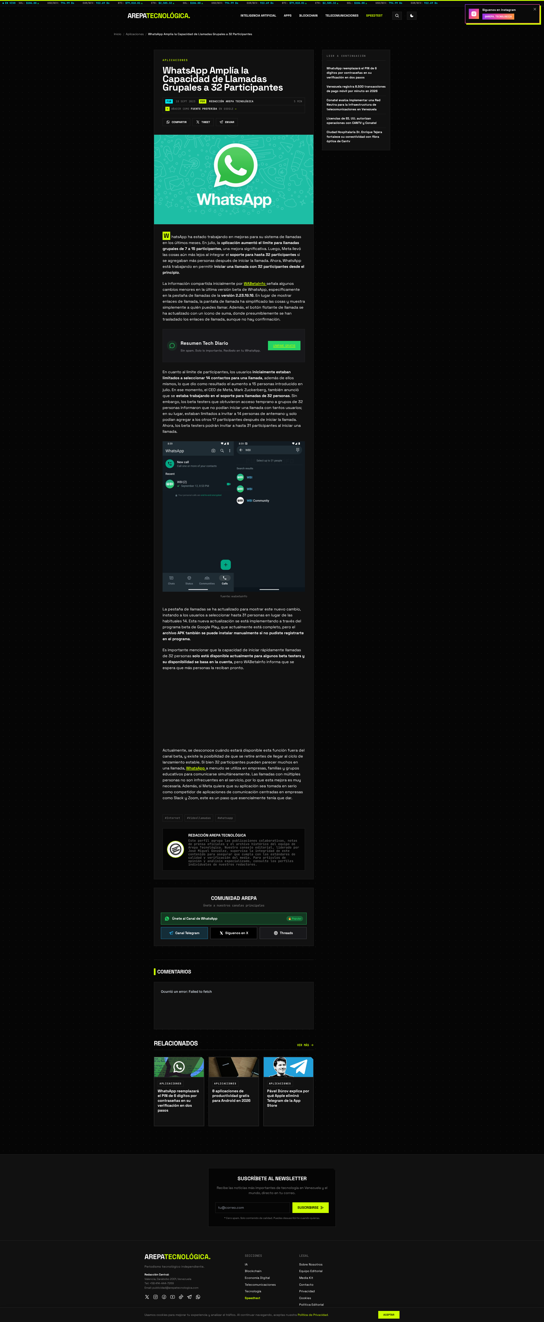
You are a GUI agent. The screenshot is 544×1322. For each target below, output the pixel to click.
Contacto (306, 1285)
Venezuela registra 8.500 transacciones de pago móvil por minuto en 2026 (356, 89)
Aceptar (388, 1314)
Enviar (229, 122)
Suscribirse (308, 1207)
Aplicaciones (135, 34)
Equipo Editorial (311, 1271)
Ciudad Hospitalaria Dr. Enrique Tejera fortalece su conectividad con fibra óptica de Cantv (354, 136)
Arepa (159, 15)
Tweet (205, 122)
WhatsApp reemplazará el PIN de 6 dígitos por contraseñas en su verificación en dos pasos (352, 72)
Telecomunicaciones (341, 15)
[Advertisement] (234, 716)
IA (246, 1264)
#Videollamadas (199, 818)
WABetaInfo (255, 283)
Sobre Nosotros (311, 1264)
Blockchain (308, 15)
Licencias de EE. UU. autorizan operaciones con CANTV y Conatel (352, 120)
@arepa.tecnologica (498, 16)
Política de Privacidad (313, 1315)
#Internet (172, 818)
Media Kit (306, 1278)
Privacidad (307, 1291)
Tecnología (253, 1291)
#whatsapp (225, 818)
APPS (288, 15)
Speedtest (374, 15)
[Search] (397, 16)
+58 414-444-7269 (162, 1283)
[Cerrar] (535, 9)
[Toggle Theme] (411, 16)
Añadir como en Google (202, 109)
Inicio (117, 34)
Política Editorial (311, 1304)
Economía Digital (257, 1278)
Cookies (305, 1298)
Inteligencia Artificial (258, 15)
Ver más (303, 1045)
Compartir (179, 122)
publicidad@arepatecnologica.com (175, 1287)
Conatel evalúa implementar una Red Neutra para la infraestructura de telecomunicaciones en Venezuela (353, 104)
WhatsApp (196, 768)
